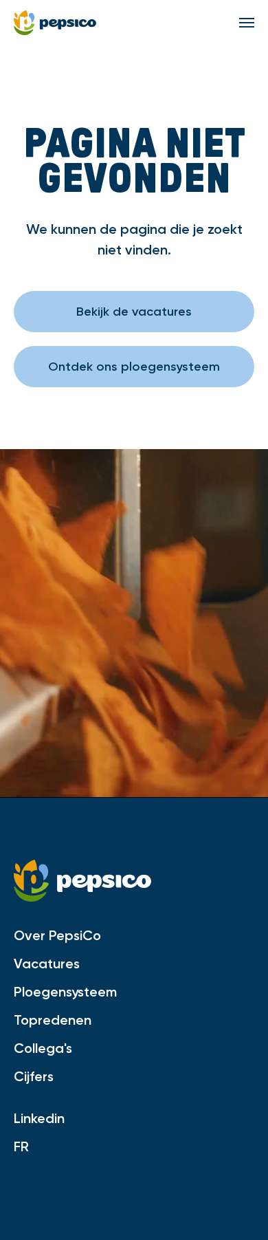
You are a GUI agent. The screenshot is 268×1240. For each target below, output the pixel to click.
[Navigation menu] (246, 23)
